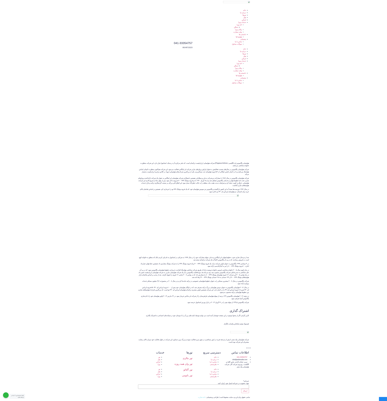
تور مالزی (187, 358)
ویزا (159, 364)
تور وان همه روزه (183, 364)
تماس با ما (238, 42)
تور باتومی (187, 375)
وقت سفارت (237, 32)
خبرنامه (246, 381)
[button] (222, 46)
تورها (244, 15)
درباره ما (243, 12)
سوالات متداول (237, 44)
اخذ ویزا (239, 25)
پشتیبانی (243, 39)
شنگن (236, 27)
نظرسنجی (213, 364)
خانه (244, 10)
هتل (244, 17)
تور (159, 357)
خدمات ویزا (242, 22)
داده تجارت (201, 397)
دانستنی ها (242, 34)
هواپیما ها (239, 37)
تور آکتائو (188, 369)
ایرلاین (244, 20)
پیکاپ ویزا (238, 29)
